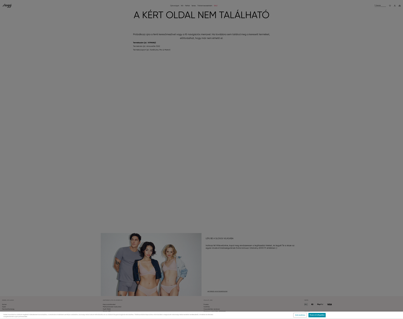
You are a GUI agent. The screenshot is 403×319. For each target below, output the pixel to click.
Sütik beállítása (300, 315)
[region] (201, 315)
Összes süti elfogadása (317, 315)
